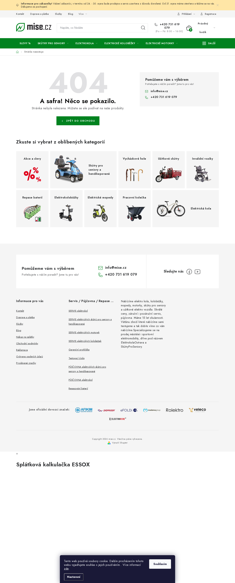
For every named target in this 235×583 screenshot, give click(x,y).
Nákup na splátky (25, 337)
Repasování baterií (78, 388)
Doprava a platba (39, 14)
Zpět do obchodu (80, 121)
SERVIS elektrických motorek (84, 332)
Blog (70, 14)
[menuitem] (25, 43)
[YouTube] (197, 271)
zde (66, 569)
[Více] (209, 43)
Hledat (143, 27)
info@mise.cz (159, 91)
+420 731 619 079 (169, 26)
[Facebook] (189, 271)
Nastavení (73, 577)
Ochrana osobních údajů (29, 356)
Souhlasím (160, 564)
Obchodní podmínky (27, 343)
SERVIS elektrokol (78, 311)
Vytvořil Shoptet (119, 442)
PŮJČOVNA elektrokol (81, 380)
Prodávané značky (26, 363)
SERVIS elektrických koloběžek (85, 341)
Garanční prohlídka (79, 349)
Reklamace (22, 350)
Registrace (210, 14)
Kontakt (20, 14)
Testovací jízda (77, 358)
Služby (58, 14)
